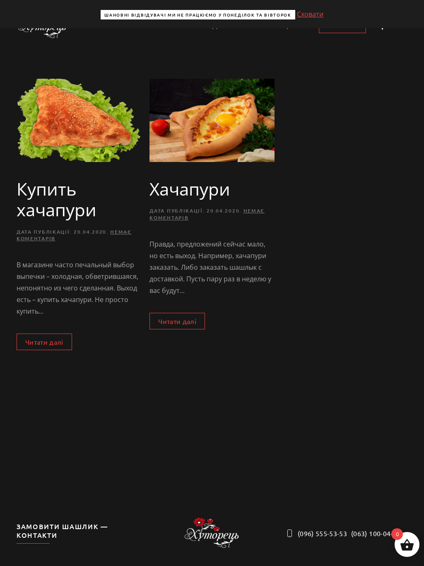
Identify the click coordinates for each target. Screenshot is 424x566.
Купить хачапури (56, 199)
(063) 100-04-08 (375, 533)
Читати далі (44, 342)
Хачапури (189, 189)
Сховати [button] (310, 14)
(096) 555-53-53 (322, 533)
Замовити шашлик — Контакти (62, 530)
